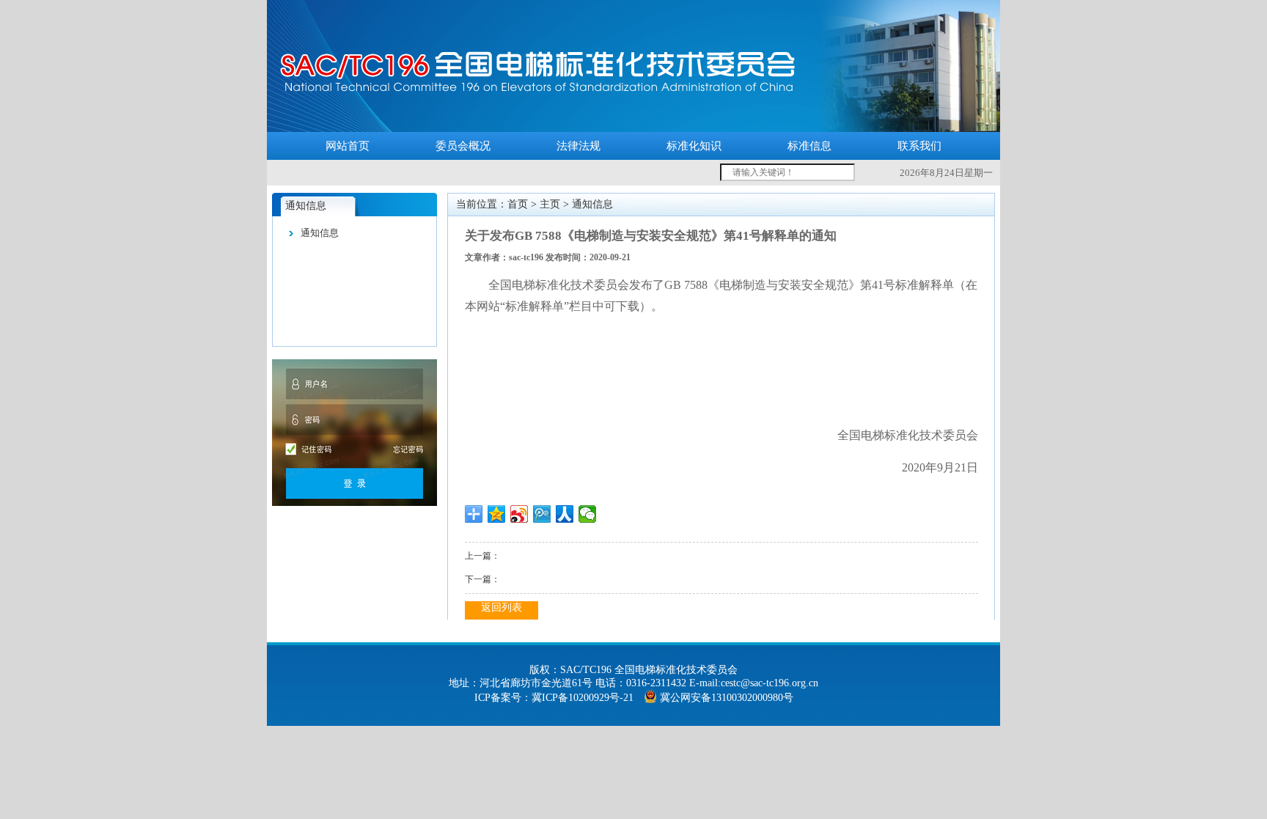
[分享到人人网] (565, 514)
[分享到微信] (588, 514)
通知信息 (320, 232)
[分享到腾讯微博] (542, 514)
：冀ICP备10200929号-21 (577, 697)
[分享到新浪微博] (519, 514)
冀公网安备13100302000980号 (726, 697)
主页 (550, 204)
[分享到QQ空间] (497, 514)
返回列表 (501, 607)
